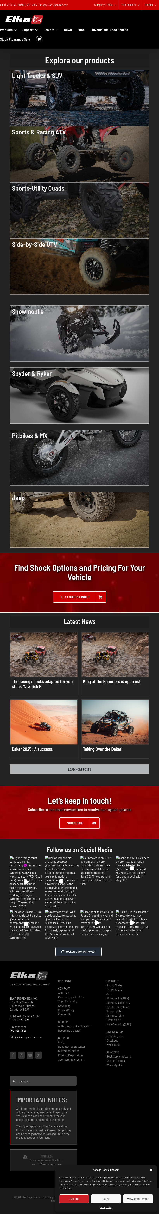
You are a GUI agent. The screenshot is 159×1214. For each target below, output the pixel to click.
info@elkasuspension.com (54, 5)
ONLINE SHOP (114, 1031)
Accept (74, 1198)
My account (113, 1044)
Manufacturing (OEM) (118, 1024)
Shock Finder (114, 985)
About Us (63, 992)
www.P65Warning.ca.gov (46, 1164)
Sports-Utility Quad (117, 1007)
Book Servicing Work (118, 1056)
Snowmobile (113, 1011)
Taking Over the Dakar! (103, 749)
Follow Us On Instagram (81, 951)
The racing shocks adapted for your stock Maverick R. (43, 684)
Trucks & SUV (114, 989)
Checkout (112, 1040)
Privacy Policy (106, 1207)
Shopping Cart (114, 1036)
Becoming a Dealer (69, 1030)
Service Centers (115, 1060)
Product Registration (70, 1055)
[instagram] (21, 1055)
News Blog (64, 1006)
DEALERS (63, 1022)
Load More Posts (79, 769)
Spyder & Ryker (115, 1015)
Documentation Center (71, 1046)
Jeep (109, 994)
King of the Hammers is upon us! (111, 681)
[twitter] (38, 1055)
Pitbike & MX (113, 1020)
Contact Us (64, 1014)
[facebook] (13, 1055)
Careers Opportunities (71, 997)
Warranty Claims (116, 1065)
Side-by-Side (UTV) (117, 998)
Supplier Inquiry (67, 1001)
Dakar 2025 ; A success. (32, 749)
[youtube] (30, 1055)
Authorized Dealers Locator (74, 1026)
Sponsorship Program (71, 1059)
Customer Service (68, 1051)
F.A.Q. (61, 1042)
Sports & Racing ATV (118, 1002)
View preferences (138, 1198)
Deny (106, 1198)
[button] (151, 1170)
